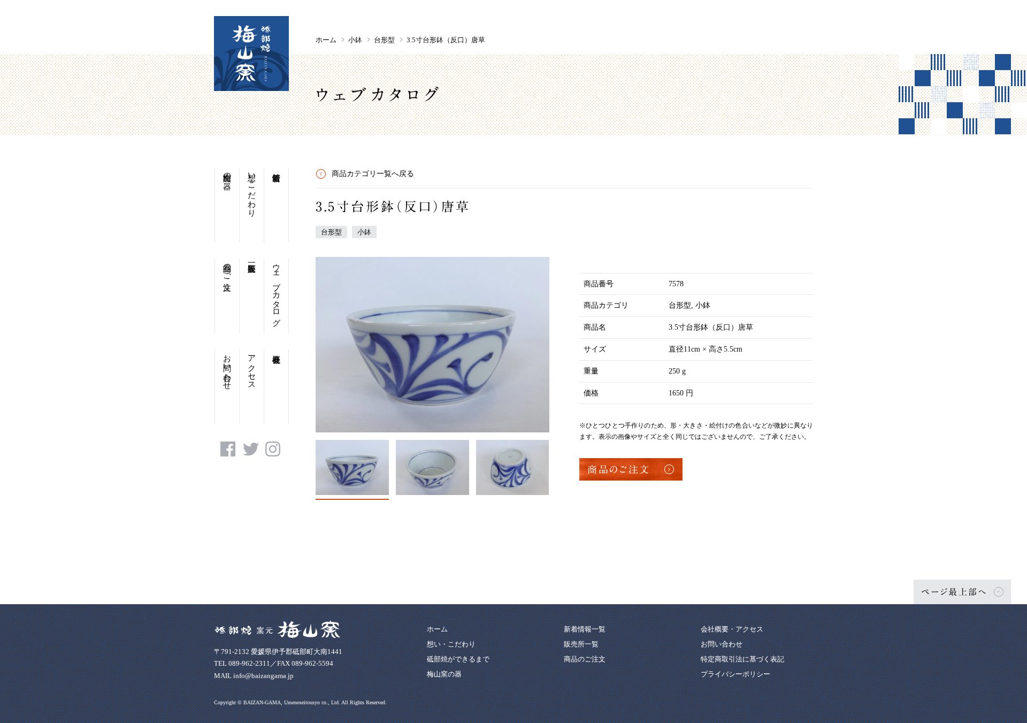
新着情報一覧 (585, 629)
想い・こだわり (252, 190)
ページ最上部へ (954, 592)
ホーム (326, 40)
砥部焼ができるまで (458, 659)
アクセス (252, 367)
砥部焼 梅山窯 (251, 53)
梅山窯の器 (227, 172)
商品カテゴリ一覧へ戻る (373, 174)
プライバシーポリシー (735, 674)
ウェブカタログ (276, 290)
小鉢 (355, 40)
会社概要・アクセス (732, 629)
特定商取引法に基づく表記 (742, 659)
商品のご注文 (227, 267)
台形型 (384, 40)
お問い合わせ (227, 367)
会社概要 (276, 386)
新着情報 (276, 205)
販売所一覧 (252, 295)
